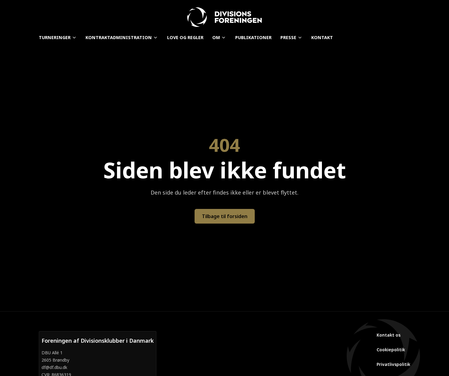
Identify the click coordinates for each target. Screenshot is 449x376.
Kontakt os (388, 335)
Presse (288, 37)
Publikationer (253, 37)
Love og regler (185, 37)
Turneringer (55, 37)
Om (216, 37)
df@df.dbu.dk (54, 367)
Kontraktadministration (119, 37)
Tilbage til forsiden (224, 216)
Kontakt (322, 37)
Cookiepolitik (391, 349)
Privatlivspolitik (393, 364)
